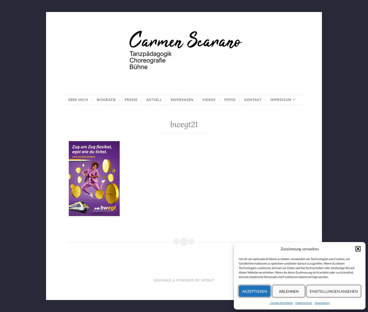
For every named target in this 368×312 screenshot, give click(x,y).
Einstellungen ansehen (334, 291)
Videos (209, 100)
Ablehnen (289, 291)
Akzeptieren (254, 291)
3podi (208, 280)
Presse (131, 100)
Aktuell (154, 100)
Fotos (230, 100)
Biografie (106, 100)
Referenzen (182, 100)
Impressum (322, 303)
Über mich (78, 100)
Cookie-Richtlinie (281, 303)
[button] (357, 248)
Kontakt (253, 100)
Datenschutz (303, 303)
